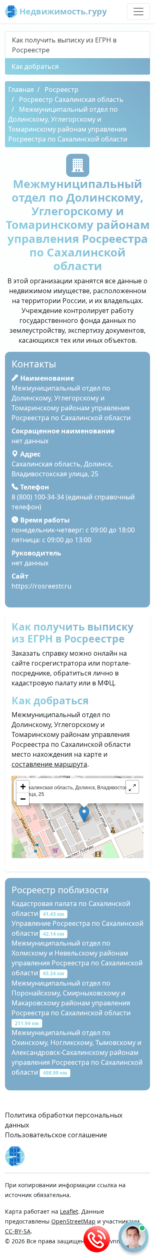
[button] (132, 787)
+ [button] (23, 786)
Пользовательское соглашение (56, 1134)
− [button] (23, 799)
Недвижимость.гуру (62, 11)
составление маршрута (49, 764)
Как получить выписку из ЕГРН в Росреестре (64, 44)
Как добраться (35, 66)
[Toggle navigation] (138, 11)
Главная (21, 89)
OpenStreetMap (73, 1221)
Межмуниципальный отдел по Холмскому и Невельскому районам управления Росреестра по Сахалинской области (77, 958)
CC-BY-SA (18, 1231)
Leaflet (69, 1211)
